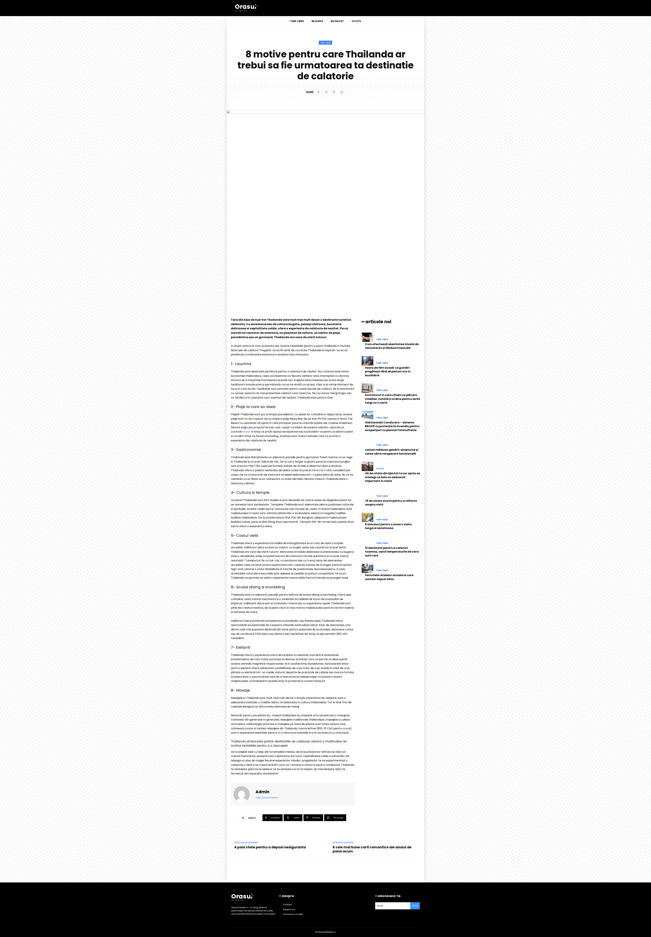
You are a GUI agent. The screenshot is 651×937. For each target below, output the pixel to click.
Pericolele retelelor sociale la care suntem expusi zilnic (389, 577)
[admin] (243, 794)
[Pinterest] (334, 92)
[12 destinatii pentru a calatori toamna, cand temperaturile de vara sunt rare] (367, 541)
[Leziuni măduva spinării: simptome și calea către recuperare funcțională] (367, 442)
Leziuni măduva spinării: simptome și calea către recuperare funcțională (391, 451)
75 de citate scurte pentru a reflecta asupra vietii (391, 502)
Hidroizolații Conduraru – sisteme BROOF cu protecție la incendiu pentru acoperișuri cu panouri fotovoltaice (392, 426)
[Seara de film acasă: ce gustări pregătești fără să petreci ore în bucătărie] (367, 360)
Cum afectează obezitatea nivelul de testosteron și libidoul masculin (392, 346)
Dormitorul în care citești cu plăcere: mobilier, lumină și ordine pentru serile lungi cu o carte (392, 399)
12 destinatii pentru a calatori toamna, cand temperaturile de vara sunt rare (392, 551)
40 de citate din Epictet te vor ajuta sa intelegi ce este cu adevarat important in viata (392, 477)
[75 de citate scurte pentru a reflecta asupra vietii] (367, 494)
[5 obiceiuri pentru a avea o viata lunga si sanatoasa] (367, 517)
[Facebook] (318, 92)
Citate (380, 469)
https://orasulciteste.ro (266, 797)
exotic (246, 432)
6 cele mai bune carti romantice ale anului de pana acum (372, 849)
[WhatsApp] (341, 92)
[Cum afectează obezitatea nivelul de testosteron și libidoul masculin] (367, 337)
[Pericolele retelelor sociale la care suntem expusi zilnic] (367, 568)
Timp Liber (325, 42)
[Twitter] (326, 92)
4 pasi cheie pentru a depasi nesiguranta (270, 847)
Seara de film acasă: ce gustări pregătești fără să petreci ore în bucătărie (388, 371)
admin (262, 792)
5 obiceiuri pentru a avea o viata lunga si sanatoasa (388, 526)
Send (415, 905)
